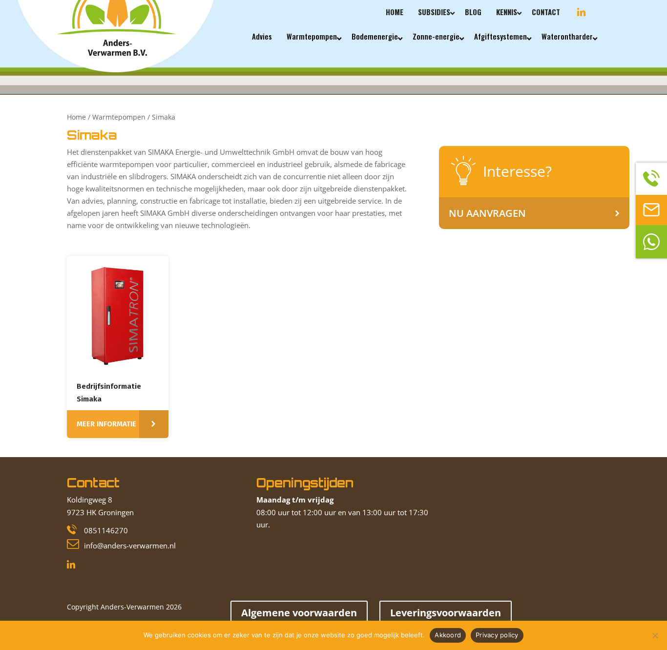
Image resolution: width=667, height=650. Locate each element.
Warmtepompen (119, 117)
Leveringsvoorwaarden (445, 612)
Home (76, 117)
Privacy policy (497, 635)
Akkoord (448, 635)
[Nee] (655, 635)
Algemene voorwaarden (299, 612)
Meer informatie (106, 423)
